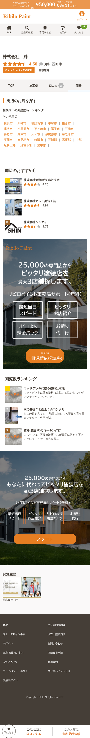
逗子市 (55, 128)
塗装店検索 (27, 32)
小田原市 (23, 128)
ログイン (8, 643)
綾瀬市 (38, 139)
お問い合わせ (55, 643)
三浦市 (69, 128)
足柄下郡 (26, 145)
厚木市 (22, 134)
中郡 (79, 139)
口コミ (55, 85)
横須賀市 (37, 123)
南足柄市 (23, 139)
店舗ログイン (10, 680)
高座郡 (66, 139)
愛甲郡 (41, 145)
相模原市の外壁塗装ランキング (23, 110)
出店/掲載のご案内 (13, 652)
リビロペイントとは (59, 671)
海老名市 (68, 134)
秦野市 (8, 134)
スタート (45, 539)
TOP (9, 32)
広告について (10, 662)
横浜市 (8, 123)
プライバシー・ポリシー (16, 671)
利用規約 (53, 662)
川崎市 (22, 123)
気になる (79, 29)
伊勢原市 (51, 134)
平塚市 (52, 123)
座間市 (8, 139)
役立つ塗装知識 (56, 634)
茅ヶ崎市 (40, 128)
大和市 (35, 134)
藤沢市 (8, 128)
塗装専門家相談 (56, 624)
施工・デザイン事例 (14, 634)
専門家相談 (45, 32)
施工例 (63, 32)
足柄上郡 (9, 145)
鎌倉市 (66, 123)
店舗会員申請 (55, 652)
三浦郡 (52, 139)
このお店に (33, 731)
